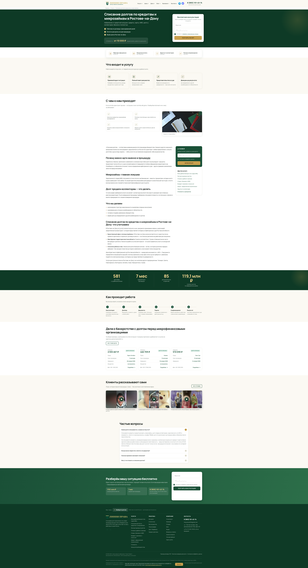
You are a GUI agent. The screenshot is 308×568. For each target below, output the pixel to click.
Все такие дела (112, 343)
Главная (107, 8)
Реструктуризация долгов (184, 176)
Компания (165, 3)
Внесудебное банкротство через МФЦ (188, 173)
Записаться (189, 163)
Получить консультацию (187, 488)
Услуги (139, 3)
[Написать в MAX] (183, 3)
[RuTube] (110, 529)
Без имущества (153, 524)
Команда (168, 521)
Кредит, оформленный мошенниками (187, 186)
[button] (121, 399)
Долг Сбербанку (153, 529)
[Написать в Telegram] (179, 3)
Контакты (173, 3)
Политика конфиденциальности (179, 554)
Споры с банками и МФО (184, 181)
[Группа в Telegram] (107, 529)
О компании (169, 519)
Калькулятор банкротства (138, 547)
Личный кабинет (170, 537)
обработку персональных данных (190, 34)
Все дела (151, 519)
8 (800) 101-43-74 (194, 3)
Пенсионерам (152, 527)
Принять (179, 564)
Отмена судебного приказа (185, 178)
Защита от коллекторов (184, 189)
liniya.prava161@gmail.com (191, 522)
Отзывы (168, 524)
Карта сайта (169, 539)
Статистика (152, 521)
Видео (168, 529)
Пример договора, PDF (165, 554)
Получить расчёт (188, 38)
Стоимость (134, 544)
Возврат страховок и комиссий (186, 184)
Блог (158, 3)
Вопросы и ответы (171, 532)
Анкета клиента (170, 534)
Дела (152, 3)
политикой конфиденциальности (153, 565)
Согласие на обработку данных (194, 554)
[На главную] (117, 3)
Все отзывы (196, 386)
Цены (146, 3)
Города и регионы (153, 532)
